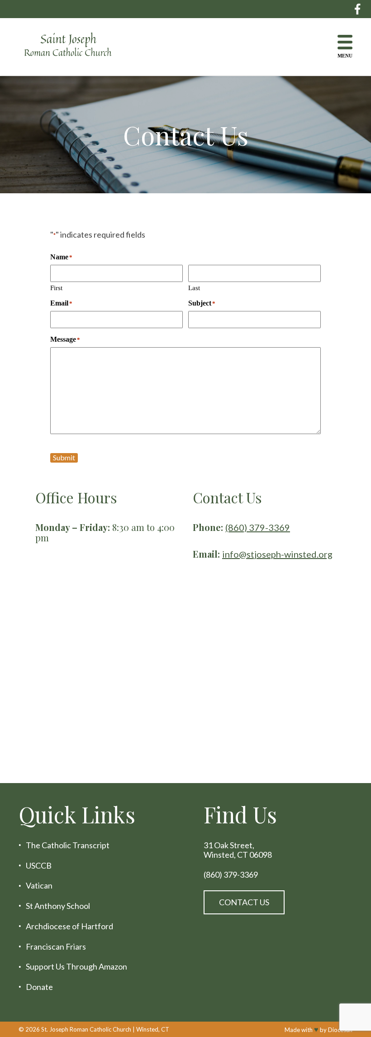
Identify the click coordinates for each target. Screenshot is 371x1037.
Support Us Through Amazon (76, 966)
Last (194, 288)
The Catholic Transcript (67, 845)
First (56, 288)
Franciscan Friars (56, 946)
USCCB (39, 865)
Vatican (39, 885)
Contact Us (244, 902)
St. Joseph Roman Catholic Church (86, 1028)
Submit (64, 457)
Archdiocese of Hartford (69, 926)
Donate (39, 987)
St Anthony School (58, 906)
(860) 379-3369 (257, 527)
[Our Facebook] (357, 9)
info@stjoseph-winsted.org (277, 554)
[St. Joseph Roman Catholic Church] (75, 46)
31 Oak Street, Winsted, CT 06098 (238, 850)
